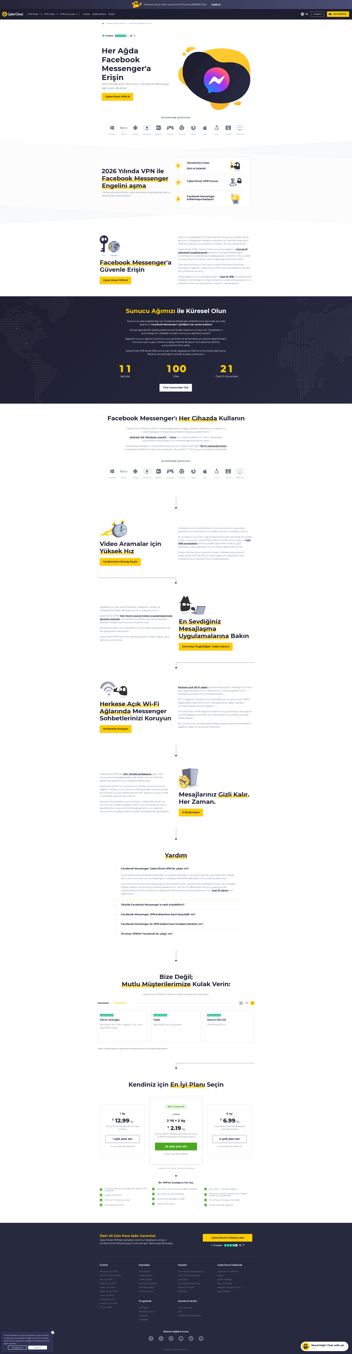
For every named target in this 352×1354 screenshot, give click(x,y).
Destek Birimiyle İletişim (189, 1315)
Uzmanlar (103, 1003)
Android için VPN (108, 1283)
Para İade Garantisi (147, 1283)
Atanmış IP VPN (186, 1287)
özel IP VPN (227, 276)
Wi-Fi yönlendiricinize (213, 446)
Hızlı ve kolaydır (196, 168)
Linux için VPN (107, 1295)
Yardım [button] (111, 14)
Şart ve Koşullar (224, 1283)
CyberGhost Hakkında (227, 1271)
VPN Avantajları (146, 1287)
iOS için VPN (106, 1307)
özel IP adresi (220, 890)
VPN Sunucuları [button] (68, 14)
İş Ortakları (144, 1307)
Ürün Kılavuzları (185, 1307)
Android (134, 437)
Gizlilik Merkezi (146, 1275)
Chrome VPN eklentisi (110, 1275)
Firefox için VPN (107, 1287)
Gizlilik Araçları (145, 1279)
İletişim (220, 1275)
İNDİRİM (339, 14)
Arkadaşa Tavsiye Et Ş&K (229, 1287)
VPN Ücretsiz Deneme (189, 1275)
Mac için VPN (106, 1279)
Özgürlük (143, 1315)
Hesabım (317, 14)
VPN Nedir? (144, 1271)
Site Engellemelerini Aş (189, 1283)
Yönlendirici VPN (108, 1299)
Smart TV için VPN (108, 1303)
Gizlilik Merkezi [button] (99, 14)
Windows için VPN (108, 1271)
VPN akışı (182, 1291)
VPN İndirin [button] (50, 14)
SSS (180, 1311)
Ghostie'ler (120, 1003)
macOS (162, 437)
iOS (142, 437)
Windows (151, 437)
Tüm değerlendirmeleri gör (191, 1271)
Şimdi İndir (183, 1279)
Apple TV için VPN (108, 1291)
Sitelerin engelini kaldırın (116, 23)
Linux (173, 437)
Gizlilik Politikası (224, 1279)
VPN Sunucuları (146, 1291)
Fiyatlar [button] (86, 14)
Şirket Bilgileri (223, 1291)
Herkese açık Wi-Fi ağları (193, 687)
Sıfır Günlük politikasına (137, 774)
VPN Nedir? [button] (34, 14)
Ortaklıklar (143, 1319)
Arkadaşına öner (146, 1311)
